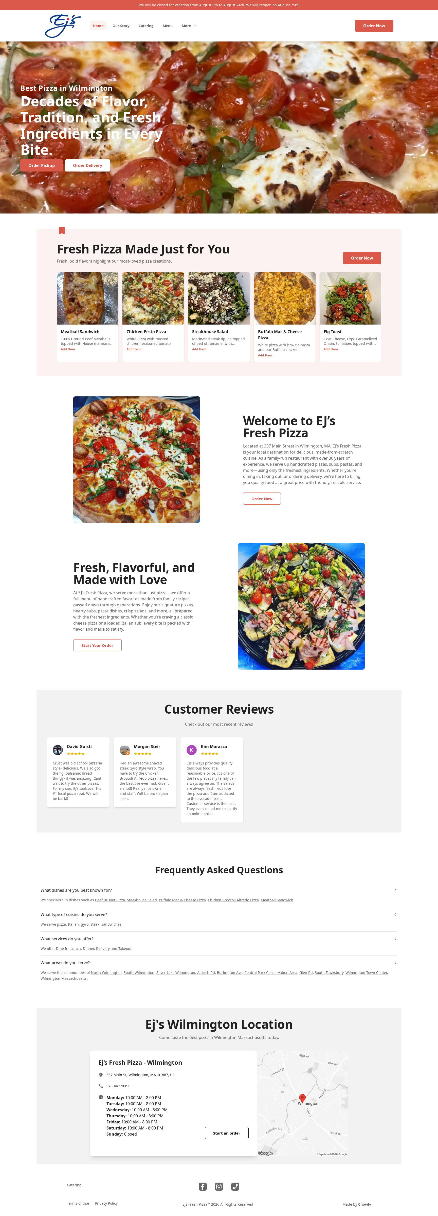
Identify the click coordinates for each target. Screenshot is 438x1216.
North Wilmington (106, 972)
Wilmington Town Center (366, 972)
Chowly (364, 1204)
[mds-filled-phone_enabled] (235, 1187)
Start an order (226, 1133)
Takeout (125, 948)
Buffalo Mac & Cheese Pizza (182, 900)
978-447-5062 (117, 1085)
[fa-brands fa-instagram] (219, 1187)
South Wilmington (139, 972)
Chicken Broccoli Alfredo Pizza (233, 900)
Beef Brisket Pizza (110, 900)
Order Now (374, 26)
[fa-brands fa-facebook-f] (203, 1187)
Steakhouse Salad (142, 900)
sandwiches (111, 924)
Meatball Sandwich (277, 900)
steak (94, 924)
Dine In (62, 948)
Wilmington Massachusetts (64, 978)
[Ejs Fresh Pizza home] (63, 25)
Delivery (103, 948)
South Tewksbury (329, 972)
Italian (73, 924)
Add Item (68, 349)
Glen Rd (306, 972)
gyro (84, 924)
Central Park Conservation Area (270, 972)
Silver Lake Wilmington (175, 972)
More (186, 25)
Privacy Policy (106, 1203)
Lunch (75, 948)
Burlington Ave (229, 972)
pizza (61, 924)
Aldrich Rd (206, 972)
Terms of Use (78, 1203)
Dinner (88, 948)
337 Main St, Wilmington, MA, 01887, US (140, 1074)
